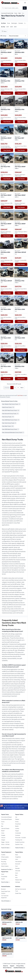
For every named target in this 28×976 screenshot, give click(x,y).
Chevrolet (17, 870)
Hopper (17, 830)
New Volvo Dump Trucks (9, 423)
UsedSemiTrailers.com (19, 967)
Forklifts (3, 854)
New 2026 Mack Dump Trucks (10, 420)
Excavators (4, 859)
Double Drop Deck (19, 842)
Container (17, 835)
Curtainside (18, 833)
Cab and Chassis (5, 828)
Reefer (17, 826)
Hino (16, 877)
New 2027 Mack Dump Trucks (10, 410)
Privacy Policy (20, 965)
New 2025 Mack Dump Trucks (10, 429)
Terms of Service (7, 967)
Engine (3, 879)
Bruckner (3, 889)
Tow (2, 824)
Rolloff (2, 830)
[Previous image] (1, 44)
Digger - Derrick (5, 842)
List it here (20, 395)
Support (12, 965)
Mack (19, 13)
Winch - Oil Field (5, 844)
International (18, 861)
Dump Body (4, 876)
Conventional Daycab (6, 819)
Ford (16, 866)
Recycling (3, 861)
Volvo (16, 859)
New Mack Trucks (8, 426)
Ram (16, 875)
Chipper (3, 840)
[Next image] (12, 44)
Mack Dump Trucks (8, 407)
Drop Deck (18, 824)
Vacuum (3, 837)
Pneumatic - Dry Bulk (20, 837)
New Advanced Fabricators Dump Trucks (13, 432)
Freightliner (18, 857)
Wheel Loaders (5, 857)
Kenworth (17, 864)
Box (2, 826)
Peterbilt (17, 868)
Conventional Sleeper (6, 817)
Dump (15, 13)
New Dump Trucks (8, 416)
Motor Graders (4, 866)
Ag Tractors (4, 864)
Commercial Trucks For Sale (7, 13)
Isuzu (16, 873)
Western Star (18, 880)
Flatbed (17, 819)
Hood (2, 874)
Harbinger (17, 882)
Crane (2, 833)
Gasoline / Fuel (18, 844)
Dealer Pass (18, 893)
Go (24, 8)
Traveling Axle (18, 840)
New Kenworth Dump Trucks (10, 413)
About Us (5, 965)
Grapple (3, 835)
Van (16, 817)
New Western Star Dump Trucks (11, 404)
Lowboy (17, 828)
